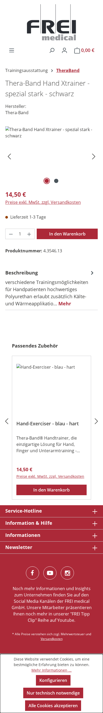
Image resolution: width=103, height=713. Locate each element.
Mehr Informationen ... (51, 670)
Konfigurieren (53, 680)
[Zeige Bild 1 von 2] (47, 181)
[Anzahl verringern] (10, 234)
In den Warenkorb (67, 234)
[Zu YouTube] (50, 573)
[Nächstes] (94, 156)
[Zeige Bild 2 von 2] (56, 181)
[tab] (50, 288)
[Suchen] (51, 50)
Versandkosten (52, 639)
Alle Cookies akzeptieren (53, 706)
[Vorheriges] (9, 156)
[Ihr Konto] (64, 50)
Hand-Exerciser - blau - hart (47, 424)
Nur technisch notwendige (53, 693)
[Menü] (11, 50)
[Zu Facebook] (32, 573)
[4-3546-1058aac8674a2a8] (51, 156)
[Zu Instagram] (67, 573)
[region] (51, 156)
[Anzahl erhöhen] (29, 234)
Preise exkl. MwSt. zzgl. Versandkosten (43, 202)
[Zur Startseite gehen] (51, 22)
